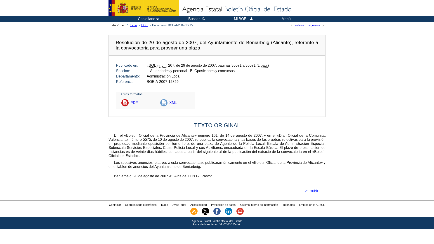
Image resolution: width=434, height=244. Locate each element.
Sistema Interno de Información (259, 204)
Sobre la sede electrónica (141, 204)
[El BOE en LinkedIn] (228, 214)
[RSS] (194, 214)
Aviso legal (179, 204)
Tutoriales (289, 204)
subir (314, 191)
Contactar (115, 204)
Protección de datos (223, 204)
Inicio (133, 25)
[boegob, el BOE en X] (205, 214)
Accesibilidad (198, 204)
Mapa (164, 204)
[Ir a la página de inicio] (236, 9)
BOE (144, 25)
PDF (134, 103)
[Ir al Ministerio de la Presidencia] (143, 8)
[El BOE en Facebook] (217, 214)
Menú (286, 19)
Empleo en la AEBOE (312, 204)
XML (173, 103)
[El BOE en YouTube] (240, 214)
